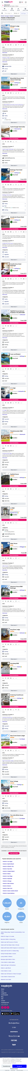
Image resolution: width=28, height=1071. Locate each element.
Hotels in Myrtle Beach (8, 864)
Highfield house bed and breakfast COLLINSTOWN (17, 311)
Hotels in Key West (7, 868)
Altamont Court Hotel (6, 979)
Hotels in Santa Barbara (8, 893)
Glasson (16, 29)
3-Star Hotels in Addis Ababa (8, 962)
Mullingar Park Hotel (16, 170)
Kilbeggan (22, 546)
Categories (3, 993)
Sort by (15, 13)
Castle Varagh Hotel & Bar (17, 127)
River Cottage (14, 781)
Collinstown (22, 314)
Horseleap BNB (14, 663)
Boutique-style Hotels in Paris (8, 959)
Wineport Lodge (14, 26)
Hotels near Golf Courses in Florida (9, 942)
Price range (7, 13)
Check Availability (14, 41)
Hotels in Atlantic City (8, 866)
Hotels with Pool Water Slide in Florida (10, 945)
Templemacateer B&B (16, 431)
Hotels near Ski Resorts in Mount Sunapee (11, 973)
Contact (3, 1000)
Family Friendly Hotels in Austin (8, 953)
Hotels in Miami (7, 873)
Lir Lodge (13, 388)
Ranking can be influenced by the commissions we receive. (13, 22)
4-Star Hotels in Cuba (6, 971)
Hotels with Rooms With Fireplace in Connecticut (12, 948)
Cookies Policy (7, 1070)
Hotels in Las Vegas (7, 861)
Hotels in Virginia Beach (9, 871)
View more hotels (14, 853)
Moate (18, 666)
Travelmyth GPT (5, 1002)
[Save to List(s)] (8, 26)
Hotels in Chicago (7, 881)
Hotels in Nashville (7, 878)
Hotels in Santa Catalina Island (10, 890)
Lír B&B (12, 508)
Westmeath (17, 129)
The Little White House (16, 815)
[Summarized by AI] (9, 147)
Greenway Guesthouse (16, 695)
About (2, 989)
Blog (2, 996)
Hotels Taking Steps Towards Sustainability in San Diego (13, 932)
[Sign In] (25, 2)
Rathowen (22, 633)
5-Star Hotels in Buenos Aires (8, 976)
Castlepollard (21, 391)
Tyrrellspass (22, 739)
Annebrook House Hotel (17, 217)
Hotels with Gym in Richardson (8, 965)
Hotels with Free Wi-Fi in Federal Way (10, 950)
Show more (13, 73)
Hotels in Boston (7, 886)
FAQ (2, 998)
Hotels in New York (7, 888)
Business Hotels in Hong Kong (8, 939)
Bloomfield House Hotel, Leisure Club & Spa (17, 79)
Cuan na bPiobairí (15, 354)
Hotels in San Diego (7, 876)
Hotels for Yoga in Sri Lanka (7, 936)
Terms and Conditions (20, 1070)
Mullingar (23, 13)
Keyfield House (14, 474)
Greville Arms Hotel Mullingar (15, 264)
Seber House (13, 543)
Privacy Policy (13, 1070)
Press (2, 991)
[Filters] (2, 13)
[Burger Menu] (2, 2)
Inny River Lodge (15, 629)
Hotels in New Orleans (8, 883)
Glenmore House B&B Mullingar (16, 587)
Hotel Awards (4, 995)
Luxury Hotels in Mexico (6, 956)
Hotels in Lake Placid (6, 968)
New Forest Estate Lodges (17, 735)
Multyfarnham (13, 512)
